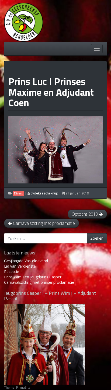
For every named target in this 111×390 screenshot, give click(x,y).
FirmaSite (23, 387)
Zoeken (96, 238)
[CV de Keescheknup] (23, 21)
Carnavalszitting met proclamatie (43, 223)
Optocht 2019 (85, 214)
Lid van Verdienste (20, 266)
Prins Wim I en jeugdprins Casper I (34, 276)
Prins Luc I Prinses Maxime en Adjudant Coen (51, 92)
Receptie (11, 271)
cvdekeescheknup (44, 193)
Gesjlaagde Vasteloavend (26, 260)
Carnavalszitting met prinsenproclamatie (39, 282)
